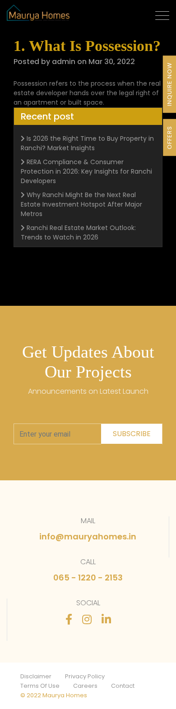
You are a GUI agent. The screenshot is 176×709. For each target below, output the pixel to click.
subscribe (132, 433)
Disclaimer (35, 676)
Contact (122, 685)
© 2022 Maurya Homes (53, 695)
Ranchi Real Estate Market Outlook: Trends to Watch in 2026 (78, 232)
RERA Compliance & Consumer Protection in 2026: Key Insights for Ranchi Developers (86, 171)
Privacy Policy (85, 676)
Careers (85, 685)
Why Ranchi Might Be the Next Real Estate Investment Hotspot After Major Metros (81, 204)
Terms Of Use (40, 685)
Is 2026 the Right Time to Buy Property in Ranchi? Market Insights (87, 143)
